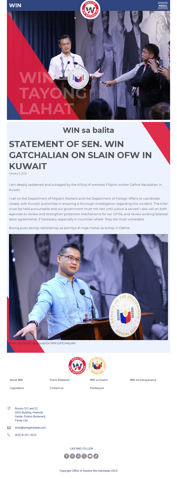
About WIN (16, 380)
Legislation (17, 388)
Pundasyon (97, 388)
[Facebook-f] (66, 456)
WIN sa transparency (143, 380)
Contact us (57, 388)
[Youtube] (90, 456)
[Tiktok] (96, 456)
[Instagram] (72, 456)
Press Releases (60, 380)
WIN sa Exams (99, 380)
